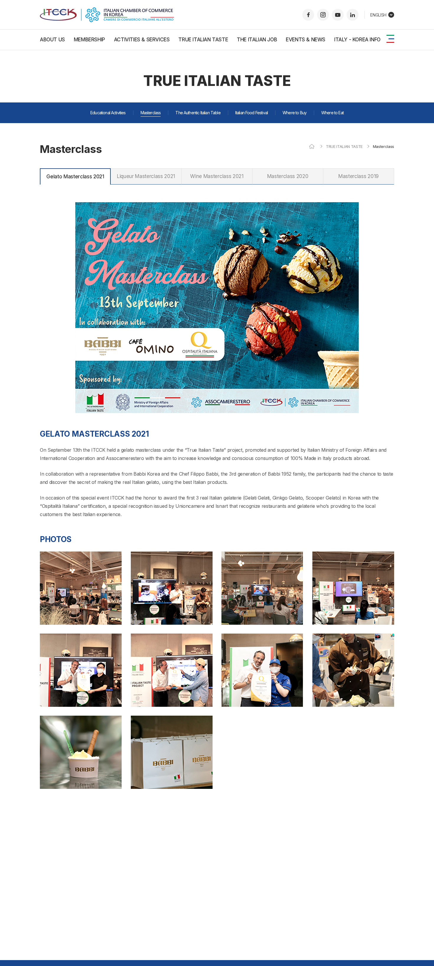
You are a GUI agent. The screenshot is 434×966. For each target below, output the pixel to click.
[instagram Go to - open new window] (323, 15)
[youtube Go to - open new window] (338, 15)
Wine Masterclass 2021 (216, 176)
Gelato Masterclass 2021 (75, 177)
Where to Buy (294, 112)
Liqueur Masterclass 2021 (146, 176)
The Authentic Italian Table (197, 112)
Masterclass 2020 (288, 176)
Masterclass (151, 112)
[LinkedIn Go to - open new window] (352, 15)
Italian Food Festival (251, 112)
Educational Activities (108, 112)
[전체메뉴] (390, 38)
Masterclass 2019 (358, 176)
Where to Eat (332, 112)
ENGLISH (378, 14)
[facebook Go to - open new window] (308, 15)
